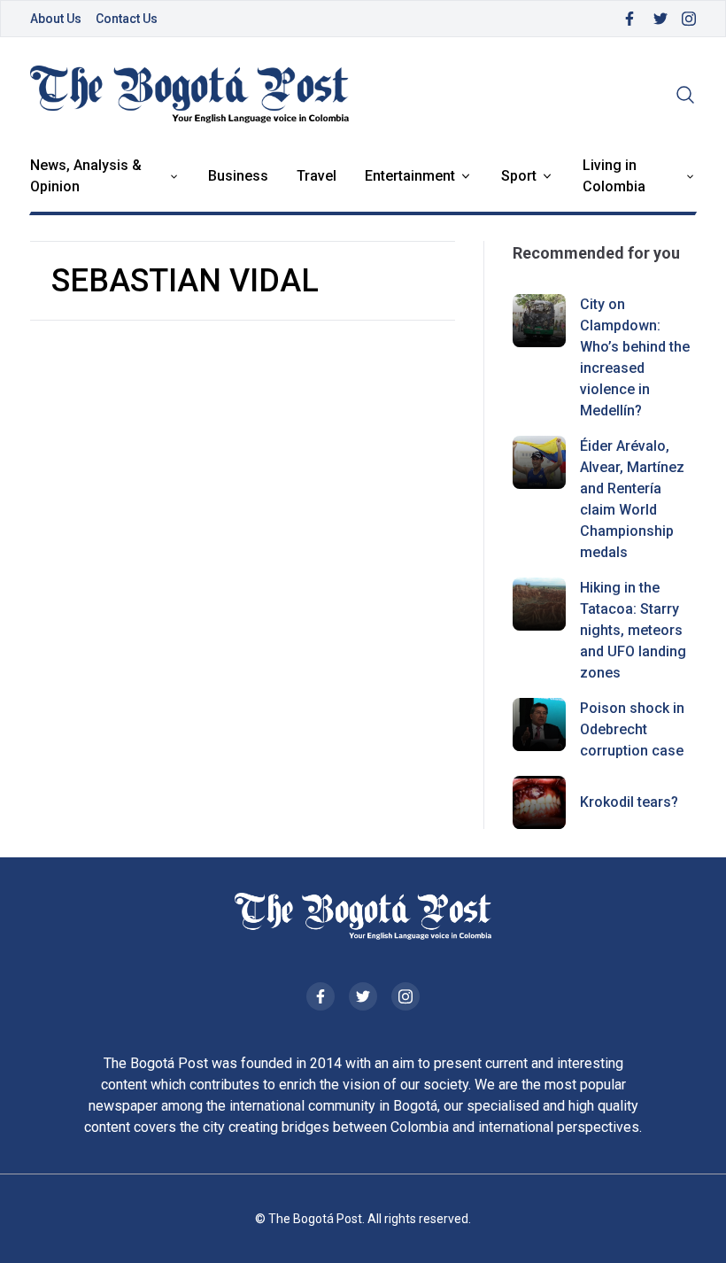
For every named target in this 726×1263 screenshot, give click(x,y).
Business (238, 175)
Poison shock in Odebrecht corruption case (632, 729)
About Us (55, 19)
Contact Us (127, 19)
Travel (316, 175)
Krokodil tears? (629, 802)
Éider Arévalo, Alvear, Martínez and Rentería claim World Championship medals (632, 499)
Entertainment (410, 175)
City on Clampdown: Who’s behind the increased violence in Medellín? (635, 357)
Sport (519, 175)
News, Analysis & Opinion (86, 176)
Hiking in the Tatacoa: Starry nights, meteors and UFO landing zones (633, 630)
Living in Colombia (614, 176)
